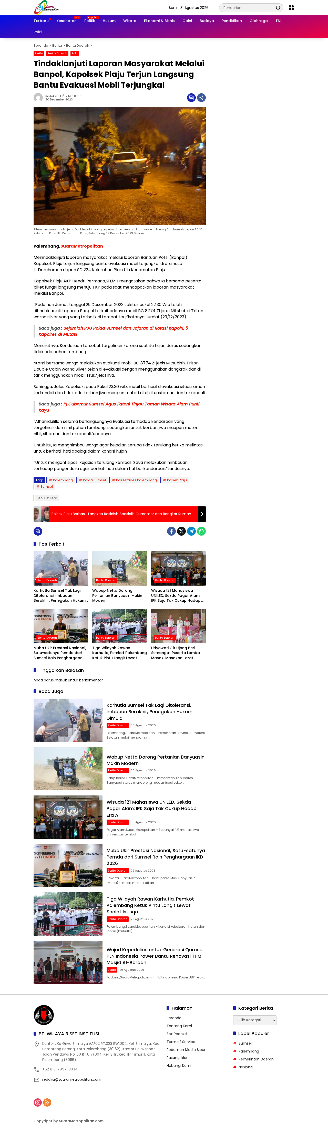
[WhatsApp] (201, 531)
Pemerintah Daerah (256, 1059)
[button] (278, 7)
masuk (61, 680)
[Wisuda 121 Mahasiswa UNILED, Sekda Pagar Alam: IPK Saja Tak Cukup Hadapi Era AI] (178, 568)
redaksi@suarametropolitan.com (71, 1079)
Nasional (246, 1067)
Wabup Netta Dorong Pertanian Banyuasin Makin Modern (117, 595)
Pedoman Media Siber (186, 1049)
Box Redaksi (177, 1033)
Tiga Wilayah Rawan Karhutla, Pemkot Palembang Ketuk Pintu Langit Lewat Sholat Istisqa (119, 653)
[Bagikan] (201, 97)
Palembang (63, 480)
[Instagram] (38, 1102)
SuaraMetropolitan (81, 246)
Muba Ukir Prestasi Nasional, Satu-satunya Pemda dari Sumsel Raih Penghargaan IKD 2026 (60, 653)
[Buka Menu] (291, 8)
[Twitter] (181, 531)
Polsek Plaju (177, 480)
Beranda (174, 1017)
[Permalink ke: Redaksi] (39, 97)
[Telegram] (191, 531)
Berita (39, 53)
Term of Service (181, 1041)
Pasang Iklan (178, 1057)
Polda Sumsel (94, 480)
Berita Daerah (57, 53)
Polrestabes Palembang (136, 480)
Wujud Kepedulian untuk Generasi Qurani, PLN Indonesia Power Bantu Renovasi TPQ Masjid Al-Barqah (154, 956)
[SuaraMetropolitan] (46, 7)
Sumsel (46, 486)
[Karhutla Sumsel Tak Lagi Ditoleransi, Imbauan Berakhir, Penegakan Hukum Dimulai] (61, 568)
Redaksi (51, 96)
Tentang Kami (179, 1025)
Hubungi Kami (179, 1065)
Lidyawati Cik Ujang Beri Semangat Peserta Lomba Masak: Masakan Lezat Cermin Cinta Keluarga (175, 653)
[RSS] (47, 1102)
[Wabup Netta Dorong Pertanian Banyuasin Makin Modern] (119, 568)
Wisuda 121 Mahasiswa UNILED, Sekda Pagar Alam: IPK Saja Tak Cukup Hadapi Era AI (176, 595)
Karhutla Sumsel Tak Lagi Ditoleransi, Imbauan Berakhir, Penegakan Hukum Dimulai (60, 595)
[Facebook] (171, 531)
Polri (75, 53)
